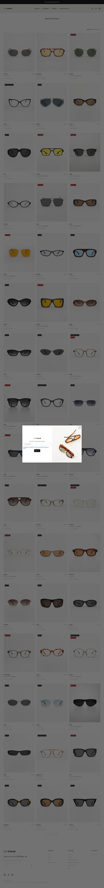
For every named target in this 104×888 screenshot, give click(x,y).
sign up (37, 450)
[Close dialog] (79, 427)
